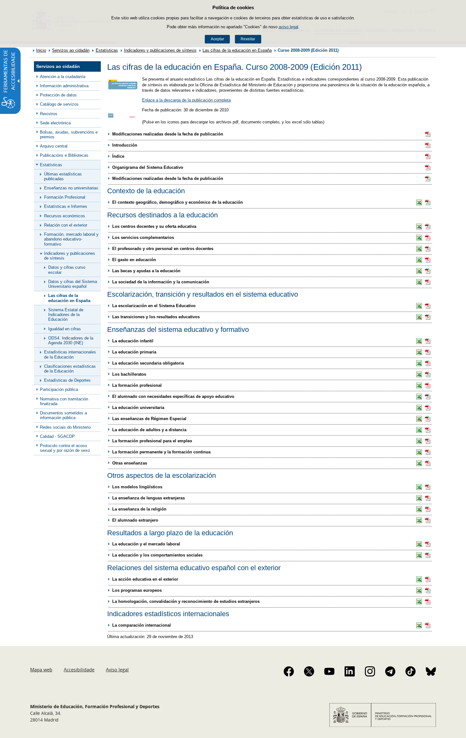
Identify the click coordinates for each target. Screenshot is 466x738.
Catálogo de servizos (59, 104)
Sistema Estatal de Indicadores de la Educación (65, 314)
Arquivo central (54, 146)
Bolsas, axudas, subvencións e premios (69, 134)
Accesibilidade (79, 669)
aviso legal (288, 26)
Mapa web (41, 669)
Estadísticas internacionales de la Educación (70, 354)
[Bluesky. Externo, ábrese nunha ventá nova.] (431, 671)
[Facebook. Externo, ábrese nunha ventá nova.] (289, 671)
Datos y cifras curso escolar (66, 269)
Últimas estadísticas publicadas (63, 176)
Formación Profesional (64, 197)
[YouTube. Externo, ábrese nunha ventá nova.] (329, 671)
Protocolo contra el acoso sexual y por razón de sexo (65, 448)
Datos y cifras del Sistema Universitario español (72, 284)
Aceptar (217, 39)
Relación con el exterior (65, 225)
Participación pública (59, 389)
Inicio (41, 50)
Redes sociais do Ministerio (65, 427)
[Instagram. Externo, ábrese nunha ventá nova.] (370, 671)
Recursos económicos (64, 216)
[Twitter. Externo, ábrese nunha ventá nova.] (309, 671)
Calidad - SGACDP (57, 436)
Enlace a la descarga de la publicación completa (186, 100)
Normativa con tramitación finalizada (64, 401)
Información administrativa (64, 85)
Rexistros (48, 113)
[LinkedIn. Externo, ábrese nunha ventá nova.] (350, 671)
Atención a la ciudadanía (62, 76)
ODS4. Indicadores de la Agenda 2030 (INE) (70, 340)
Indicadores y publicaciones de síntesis (160, 50)
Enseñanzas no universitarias (71, 188)
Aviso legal (117, 669)
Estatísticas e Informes (65, 206)
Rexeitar (248, 39)
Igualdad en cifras (64, 328)
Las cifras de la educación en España (237, 50)
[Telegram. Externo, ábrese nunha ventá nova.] (390, 671)
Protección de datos (58, 95)
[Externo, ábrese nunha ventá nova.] (428, 134)
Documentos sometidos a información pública (63, 415)
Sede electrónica (55, 123)
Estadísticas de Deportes (67, 380)
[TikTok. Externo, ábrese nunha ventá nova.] (410, 671)
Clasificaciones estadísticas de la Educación (70, 368)
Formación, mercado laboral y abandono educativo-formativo (71, 239)
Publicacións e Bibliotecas (64, 155)
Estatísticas (107, 50)
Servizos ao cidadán (70, 50)
